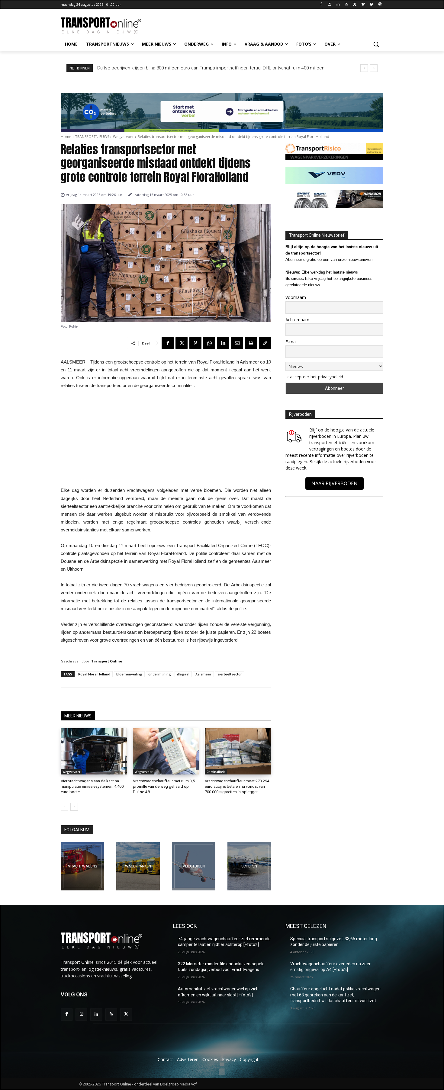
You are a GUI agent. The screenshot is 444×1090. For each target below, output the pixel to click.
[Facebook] (321, 4)
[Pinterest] (195, 343)
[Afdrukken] (251, 343)
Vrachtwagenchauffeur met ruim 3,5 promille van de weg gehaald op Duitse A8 (164, 786)
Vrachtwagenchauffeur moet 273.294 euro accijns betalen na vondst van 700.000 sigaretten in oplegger (237, 786)
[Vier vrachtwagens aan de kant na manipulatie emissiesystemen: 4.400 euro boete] (94, 751)
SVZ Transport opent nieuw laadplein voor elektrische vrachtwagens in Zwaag (182, 68)
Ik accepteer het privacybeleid (314, 377)
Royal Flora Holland (94, 674)
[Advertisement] (166, 439)
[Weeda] (82, 866)
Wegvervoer (123, 136)
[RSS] (346, 4)
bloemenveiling (129, 674)
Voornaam (295, 297)
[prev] (364, 68)
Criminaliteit (216, 772)
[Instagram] (329, 4)
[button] (376, 44)
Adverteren (187, 1059)
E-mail (291, 342)
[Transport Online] (109, 25)
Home (66, 136)
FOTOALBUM (76, 829)
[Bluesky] (363, 4)
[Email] (237, 343)
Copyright (249, 1059)
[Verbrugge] (138, 866)
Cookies (210, 1059)
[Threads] (379, 4)
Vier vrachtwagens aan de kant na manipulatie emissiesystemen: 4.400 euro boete (92, 786)
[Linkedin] (337, 4)
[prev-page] (64, 807)
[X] (354, 4)
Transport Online (106, 661)
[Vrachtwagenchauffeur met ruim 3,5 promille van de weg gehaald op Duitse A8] (166, 751)
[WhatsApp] (209, 343)
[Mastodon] (371, 4)
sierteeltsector (229, 674)
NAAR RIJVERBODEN (334, 483)
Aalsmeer (203, 674)
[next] (374, 68)
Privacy (229, 1059)
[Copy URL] (265, 343)
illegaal (183, 674)
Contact (165, 1059)
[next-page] (74, 807)
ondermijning (159, 674)
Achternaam (297, 319)
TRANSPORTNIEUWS (92, 136)
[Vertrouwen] (249, 866)
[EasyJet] (193, 866)
